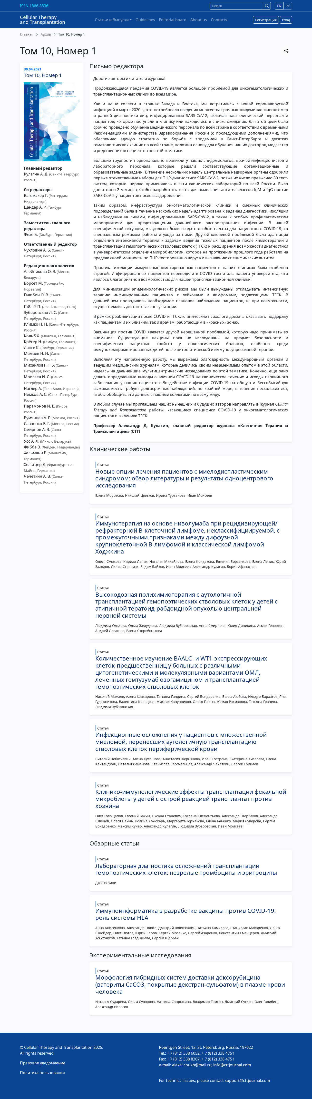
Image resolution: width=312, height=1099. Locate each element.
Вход (286, 20)
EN (279, 5)
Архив (46, 34)
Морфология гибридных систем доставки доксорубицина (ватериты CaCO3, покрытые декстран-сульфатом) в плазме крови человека (190, 984)
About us (198, 19)
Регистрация (266, 20)
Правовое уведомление (42, 1063)
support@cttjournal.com (247, 1080)
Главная (26, 34)
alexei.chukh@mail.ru (191, 1065)
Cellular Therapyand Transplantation (42, 19)
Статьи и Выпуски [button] (112, 19)
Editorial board (172, 19)
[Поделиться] (286, 51)
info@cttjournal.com (232, 1065)
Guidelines (145, 19)
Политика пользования (42, 1072)
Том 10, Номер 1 (43, 75)
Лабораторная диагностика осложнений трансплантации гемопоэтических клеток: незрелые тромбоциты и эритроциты (186, 869)
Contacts (219, 19)
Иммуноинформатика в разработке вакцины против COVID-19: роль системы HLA (185, 914)
